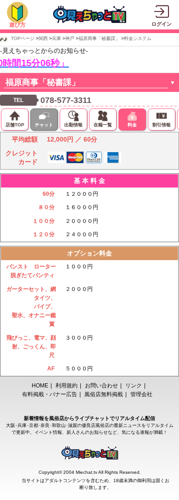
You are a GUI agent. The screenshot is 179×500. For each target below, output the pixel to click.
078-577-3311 (65, 100)
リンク (133, 385)
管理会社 (141, 394)
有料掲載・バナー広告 (49, 394)
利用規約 (67, 385)
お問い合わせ (101, 385)
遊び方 (17, 25)
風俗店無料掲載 (103, 394)
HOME (40, 385)
